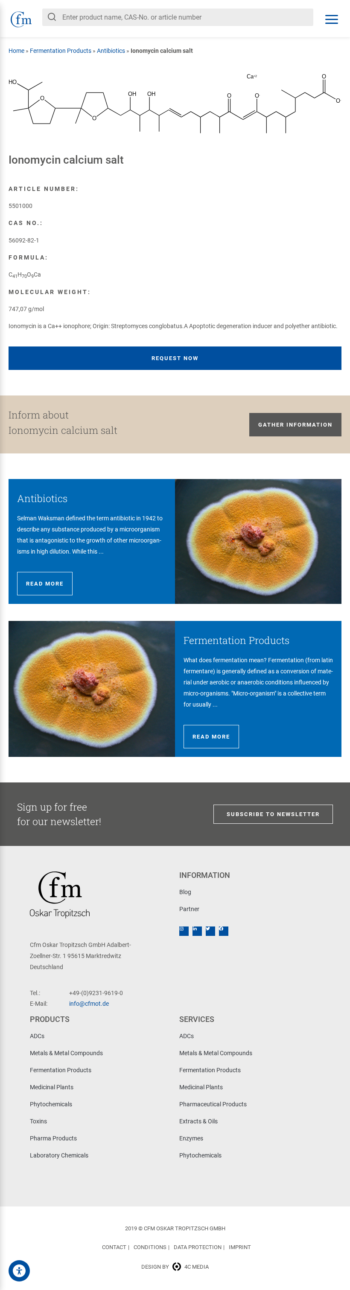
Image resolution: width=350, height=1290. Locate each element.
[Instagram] (184, 931)
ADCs (37, 1036)
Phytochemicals (51, 1104)
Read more (45, 583)
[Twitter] (210, 931)
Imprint (240, 1247)
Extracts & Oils (198, 1121)
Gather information (295, 424)
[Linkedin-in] (197, 931)
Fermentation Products (60, 50)
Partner (189, 909)
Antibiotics (111, 50)
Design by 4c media (175, 1267)
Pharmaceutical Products (213, 1104)
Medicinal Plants (51, 1087)
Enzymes (191, 1138)
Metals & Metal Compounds (66, 1053)
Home (16, 50)
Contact (114, 1247)
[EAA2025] (19, 1270)
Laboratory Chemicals (59, 1155)
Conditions (150, 1247)
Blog (185, 892)
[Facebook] (223, 931)
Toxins (38, 1121)
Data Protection (198, 1247)
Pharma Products (53, 1138)
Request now (175, 358)
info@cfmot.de (89, 1003)
